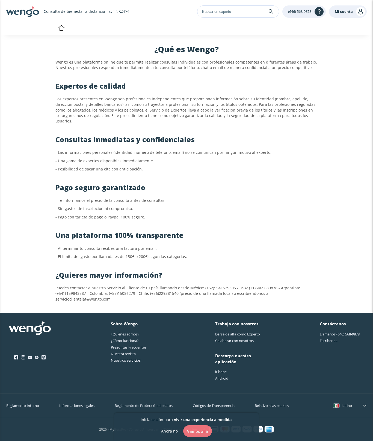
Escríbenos (328, 340)
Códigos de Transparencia (214, 405)
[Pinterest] (44, 357)
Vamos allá (197, 431)
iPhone (221, 371)
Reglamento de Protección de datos (144, 405)
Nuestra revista (123, 353)
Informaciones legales (76, 405)
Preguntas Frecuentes (128, 347)
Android (221, 378)
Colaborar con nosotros (234, 340)
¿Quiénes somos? (125, 334)
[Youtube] (30, 357)
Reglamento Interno (22, 405)
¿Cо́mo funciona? (125, 340)
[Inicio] (22, 11)
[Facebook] (16, 357)
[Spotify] (37, 357)
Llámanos (340, 334)
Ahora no (169, 430)
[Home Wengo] (30, 328)
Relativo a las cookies (272, 405)
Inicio (61, 28)
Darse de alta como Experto (237, 334)
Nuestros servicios (126, 360)
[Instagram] (23, 357)
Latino (347, 405)
